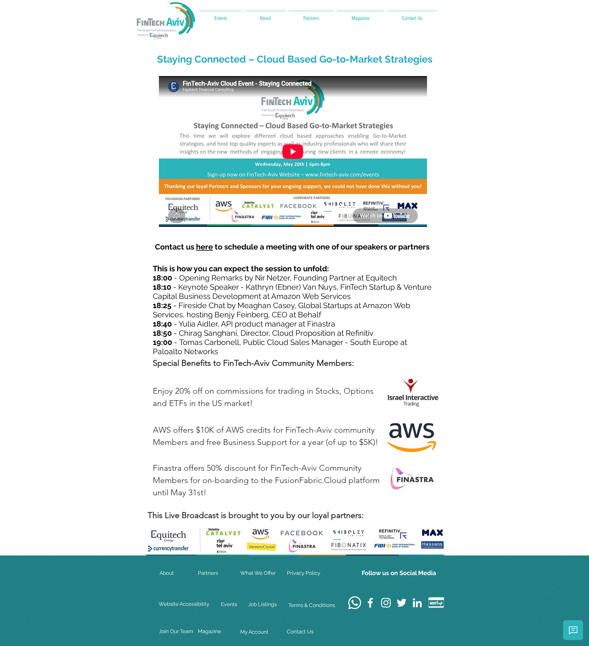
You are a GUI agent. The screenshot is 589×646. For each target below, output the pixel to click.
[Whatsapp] (354, 602)
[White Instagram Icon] (385, 602)
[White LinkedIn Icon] (417, 602)
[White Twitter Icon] (401, 602)
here (204, 246)
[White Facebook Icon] (370, 602)
